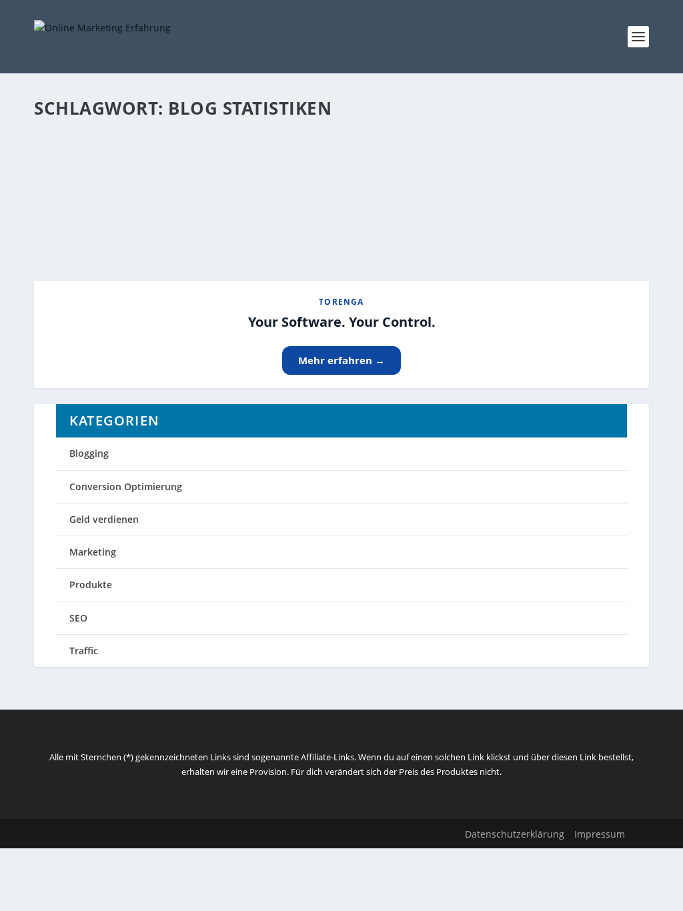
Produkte (90, 584)
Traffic (83, 650)
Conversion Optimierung (125, 486)
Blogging (89, 453)
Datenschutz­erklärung (514, 834)
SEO (78, 618)
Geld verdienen (104, 519)
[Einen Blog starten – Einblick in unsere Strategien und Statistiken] (276, 135)
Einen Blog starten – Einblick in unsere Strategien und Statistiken (254, 163)
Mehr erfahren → (341, 360)
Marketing (92, 552)
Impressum (599, 834)
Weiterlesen (86, 222)
